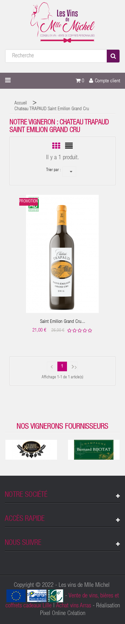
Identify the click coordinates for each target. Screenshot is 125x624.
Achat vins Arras (73, 606)
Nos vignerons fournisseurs (62, 427)
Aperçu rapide (62, 249)
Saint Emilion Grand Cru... (62, 321)
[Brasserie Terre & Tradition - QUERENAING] (31, 450)
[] (51, 366)
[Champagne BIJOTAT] (94, 450)
